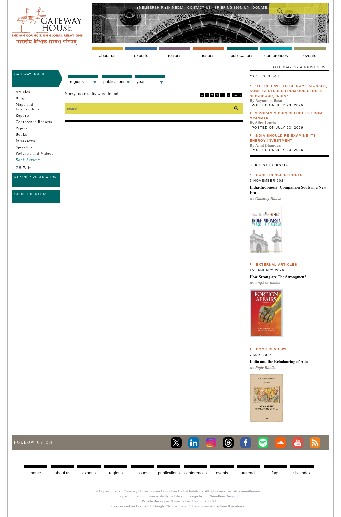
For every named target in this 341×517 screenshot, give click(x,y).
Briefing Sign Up (232, 7)
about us (62, 473)
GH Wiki (24, 167)
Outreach (249, 473)
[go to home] (47, 43)
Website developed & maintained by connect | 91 (178, 501)
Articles (23, 91)
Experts (141, 55)
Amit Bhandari (268, 145)
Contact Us (199, 7)
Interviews (25, 140)
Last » (237, 95)
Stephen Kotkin (268, 283)
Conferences (276, 55)
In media (175, 7)
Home (36, 473)
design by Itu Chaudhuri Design (212, 496)
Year (141, 81)
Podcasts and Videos (34, 153)
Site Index (302, 473)
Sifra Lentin (265, 123)
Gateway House (29, 74)
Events (309, 55)
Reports (23, 115)
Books (21, 134)
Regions (175, 55)
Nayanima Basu (268, 100)
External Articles (276, 264)
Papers (22, 128)
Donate (260, 7)
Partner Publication (35, 177)
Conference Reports (34, 121)
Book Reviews (28, 159)
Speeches (24, 147)
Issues (208, 55)
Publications (242, 55)
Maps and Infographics (27, 106)
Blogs (21, 98)
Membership (151, 7)
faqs (275, 473)
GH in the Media (30, 194)
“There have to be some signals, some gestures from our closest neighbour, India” (288, 91)
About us (107, 55)
